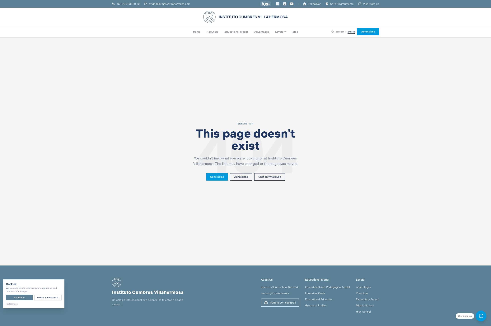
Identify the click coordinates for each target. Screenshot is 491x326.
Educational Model (236, 31)
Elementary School (367, 299)
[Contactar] (481, 316)
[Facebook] (278, 4)
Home (196, 31)
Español (339, 31)
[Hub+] (265, 3)
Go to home (217, 176)
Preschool (362, 293)
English (351, 31)
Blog (295, 31)
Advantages (261, 31)
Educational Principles (318, 299)
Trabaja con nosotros (282, 302)
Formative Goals (315, 293)
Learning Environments (275, 293)
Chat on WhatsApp (269, 176)
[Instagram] (285, 4)
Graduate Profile (315, 305)
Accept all (19, 297)
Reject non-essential (48, 297)
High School (363, 311)
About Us (212, 31)
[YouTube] (291, 4)
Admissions (241, 176)
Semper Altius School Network (280, 287)
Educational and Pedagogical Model (327, 287)
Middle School (365, 305)
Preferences (12, 304)
